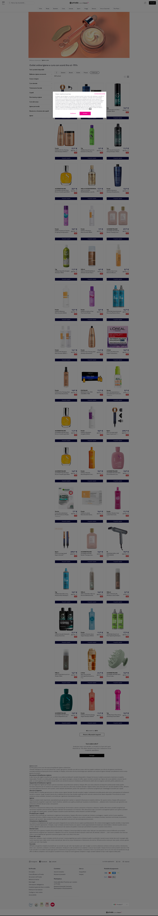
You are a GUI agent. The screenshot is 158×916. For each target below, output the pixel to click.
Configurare (73, 113)
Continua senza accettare (99, 93)
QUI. (90, 109)
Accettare (85, 113)
